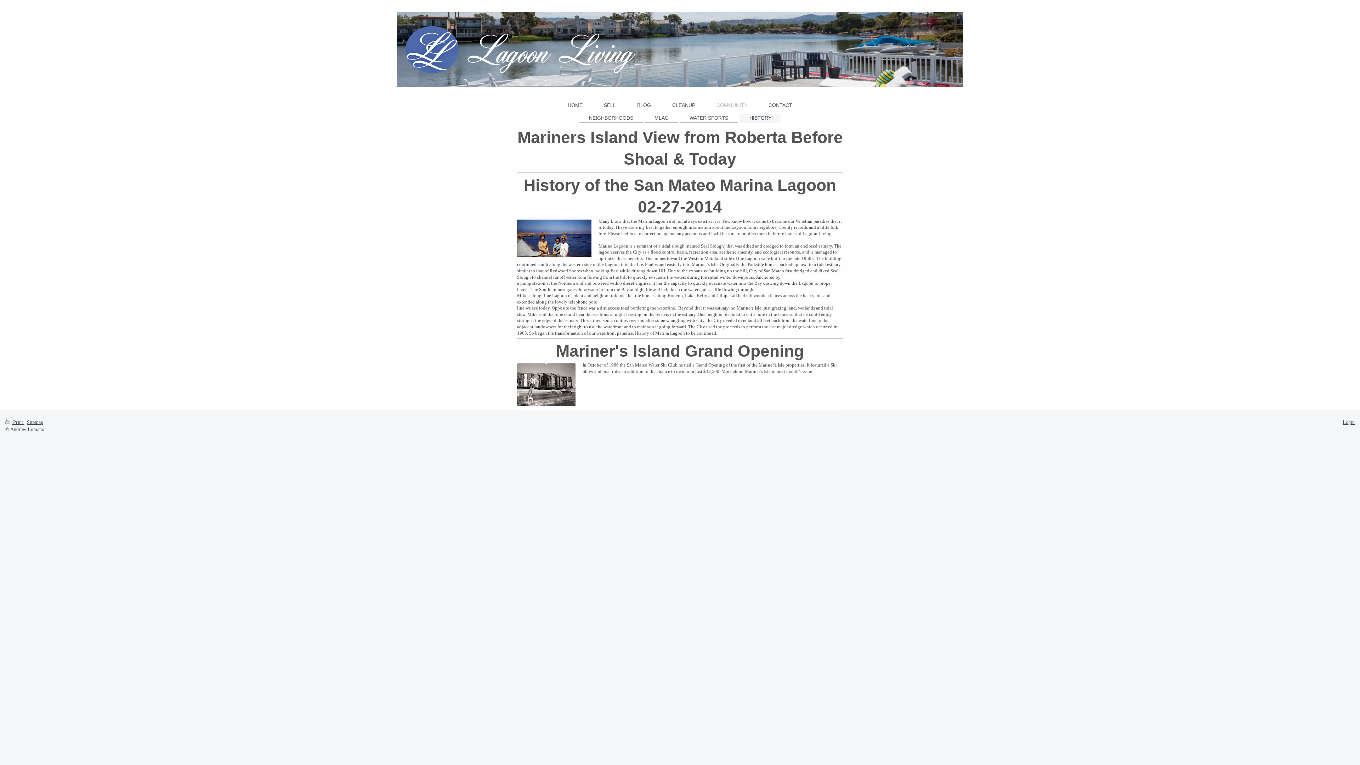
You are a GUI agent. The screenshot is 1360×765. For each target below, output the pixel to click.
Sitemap (35, 422)
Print (18, 422)
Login (1349, 422)
